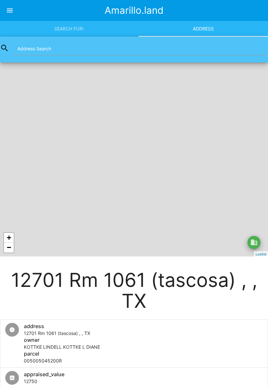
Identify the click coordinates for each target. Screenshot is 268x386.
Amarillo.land (134, 10)
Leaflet (261, 253)
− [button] (9, 247)
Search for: (69, 28)
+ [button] (9, 238)
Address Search (34, 48)
